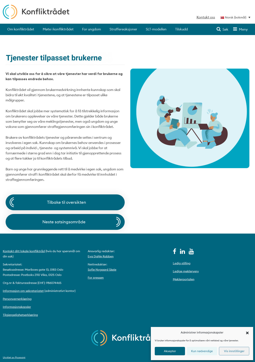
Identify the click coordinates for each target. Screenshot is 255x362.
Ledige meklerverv (186, 271)
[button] (247, 332)
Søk (225, 29)
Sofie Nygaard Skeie (102, 269)
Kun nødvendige (202, 351)
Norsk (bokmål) (235, 17)
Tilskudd (181, 29)
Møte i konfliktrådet (58, 29)
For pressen (96, 277)
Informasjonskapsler (17, 307)
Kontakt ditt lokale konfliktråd (24, 251)
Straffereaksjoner (123, 29)
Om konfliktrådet (20, 29)
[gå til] (174, 252)
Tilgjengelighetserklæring (20, 315)
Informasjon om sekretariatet (23, 291)
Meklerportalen (183, 279)
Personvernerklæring (17, 299)
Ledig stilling (181, 263)
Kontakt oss (206, 17)
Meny (243, 29)
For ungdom (91, 29)
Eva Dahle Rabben (100, 256)
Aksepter (170, 351)
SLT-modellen (156, 29)
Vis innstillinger (234, 351)
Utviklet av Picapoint (14, 357)
